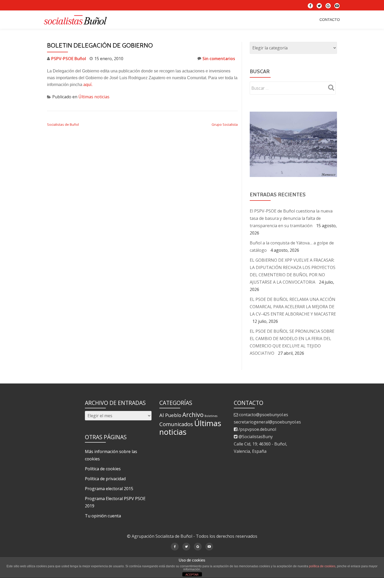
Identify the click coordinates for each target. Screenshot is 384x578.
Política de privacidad (105, 479)
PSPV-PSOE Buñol (68, 58)
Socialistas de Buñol (63, 124)
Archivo (192, 414)
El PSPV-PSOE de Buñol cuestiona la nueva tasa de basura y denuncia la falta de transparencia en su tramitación (291, 205)
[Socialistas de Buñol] (76, 19)
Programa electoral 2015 (109, 488)
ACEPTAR (192, 574)
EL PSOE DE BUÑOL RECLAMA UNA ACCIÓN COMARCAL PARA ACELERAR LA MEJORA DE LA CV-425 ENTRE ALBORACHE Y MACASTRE (293, 293)
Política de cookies (103, 469)
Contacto (329, 20)
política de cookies (322, 566)
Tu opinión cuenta (103, 516)
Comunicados (176, 424)
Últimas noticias (93, 97)
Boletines (211, 416)
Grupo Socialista (225, 124)
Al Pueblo (170, 415)
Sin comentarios (218, 58)
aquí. (87, 84)
